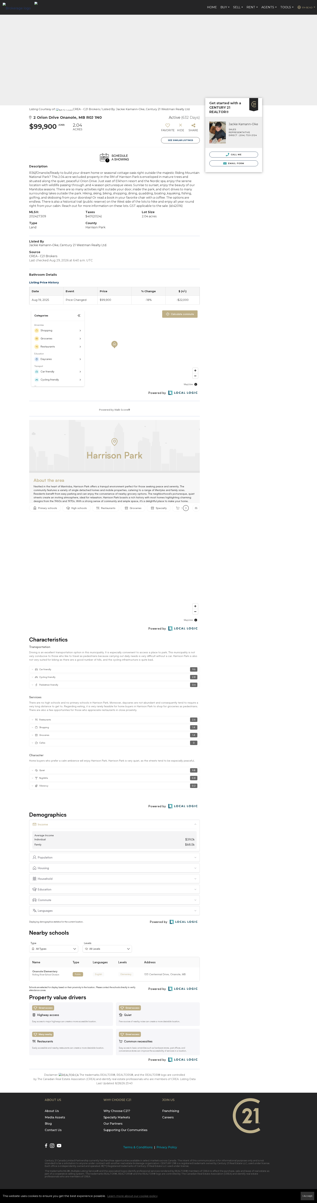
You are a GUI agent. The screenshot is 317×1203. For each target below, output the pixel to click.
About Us (52, 1111)
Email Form (235, 163)
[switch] (167, 128)
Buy (225, 9)
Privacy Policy (166, 1147)
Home (212, 7)
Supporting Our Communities (125, 1130)
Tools (287, 9)
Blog (48, 1123)
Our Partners (113, 1123)
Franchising (170, 1111)
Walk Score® (122, 409)
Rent (253, 9)
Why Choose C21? (116, 1111)
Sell (238, 9)
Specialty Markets (116, 1117)
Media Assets (55, 1117)
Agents (269, 9)
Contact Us (53, 1130)
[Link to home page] (18, 7)
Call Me (236, 154)
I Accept (307, 1196)
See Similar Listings (180, 140)
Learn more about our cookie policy (132, 1196)
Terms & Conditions (138, 1147)
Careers (168, 1117)
